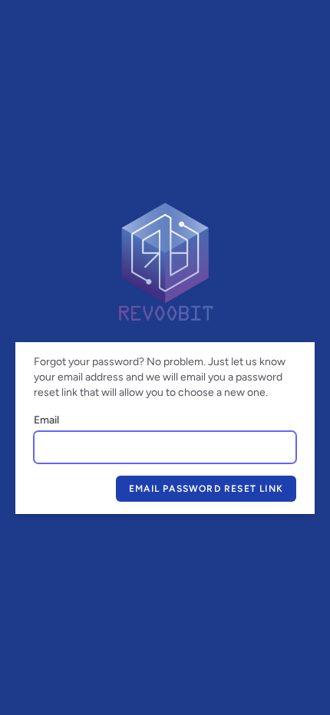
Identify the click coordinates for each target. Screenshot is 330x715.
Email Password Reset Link (206, 488)
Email (46, 420)
